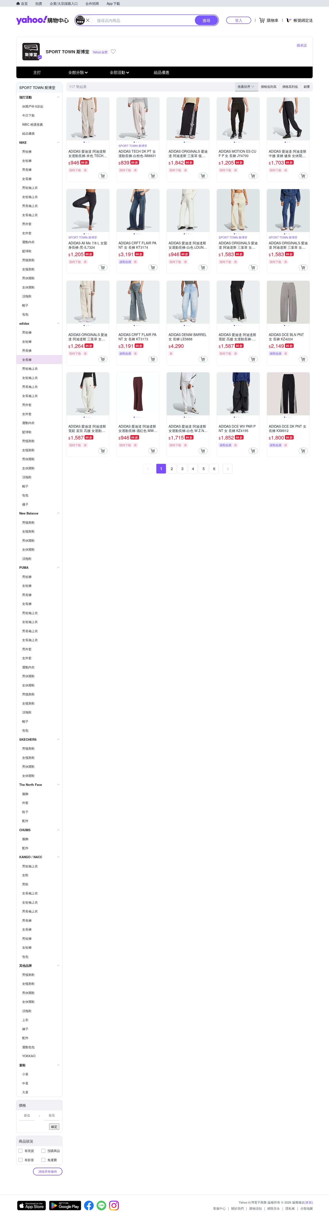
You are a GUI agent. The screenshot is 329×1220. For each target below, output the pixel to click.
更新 (309, 1202)
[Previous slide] (69, 119)
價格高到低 (290, 86)
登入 (238, 20)
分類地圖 (306, 1208)
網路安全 (273, 1208)
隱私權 (290, 1208)
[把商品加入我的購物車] (102, 176)
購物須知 (255, 1208)
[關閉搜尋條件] (88, 20)
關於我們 (237, 1208)
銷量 (307, 86)
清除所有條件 (47, 1171)
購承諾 (302, 45)
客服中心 (219, 1208)
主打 (37, 72)
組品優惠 (161, 72)
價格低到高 (268, 86)
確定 (54, 1126)
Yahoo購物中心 (42, 20)
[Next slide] (106, 119)
